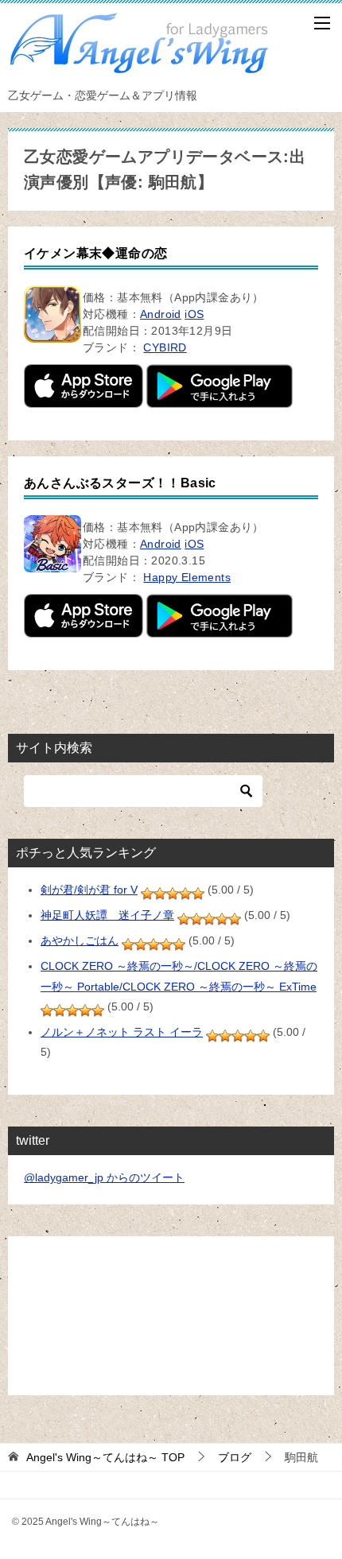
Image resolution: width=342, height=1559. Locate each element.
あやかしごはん (80, 940)
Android (160, 314)
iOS (194, 314)
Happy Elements (187, 577)
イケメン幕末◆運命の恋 (95, 253)
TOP (105, 1457)
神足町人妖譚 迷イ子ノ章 (107, 915)
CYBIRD (164, 347)
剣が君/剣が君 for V (89, 889)
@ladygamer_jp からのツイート (104, 1177)
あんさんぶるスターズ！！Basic (120, 483)
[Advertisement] (171, 1315)
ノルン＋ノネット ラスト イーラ (122, 1032)
